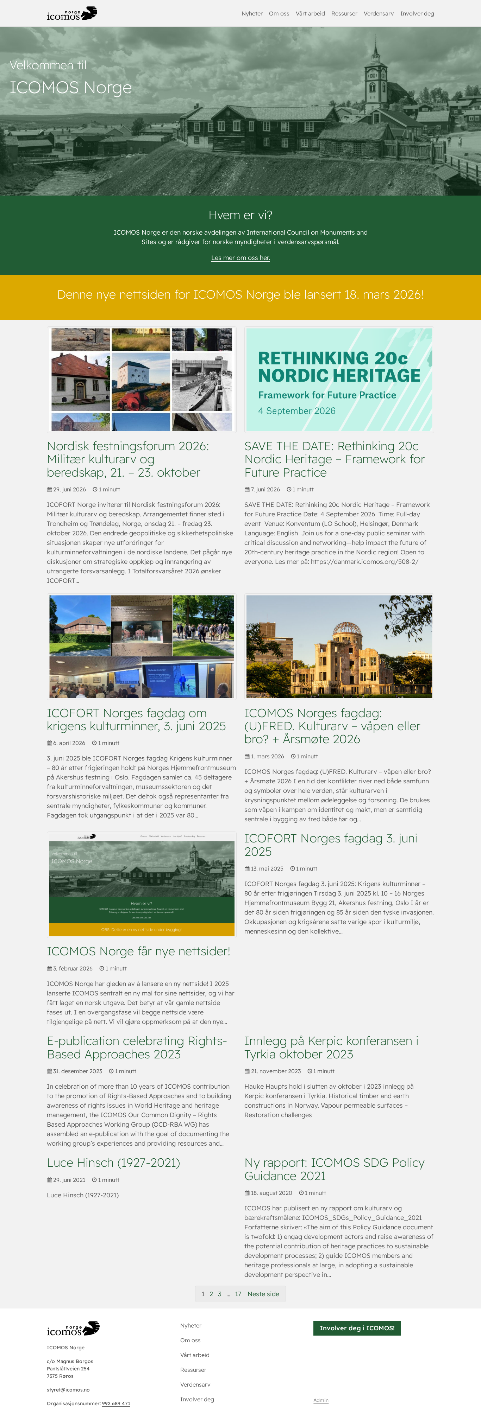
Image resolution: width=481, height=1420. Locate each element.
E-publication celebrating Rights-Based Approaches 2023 (137, 1047)
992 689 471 (116, 1403)
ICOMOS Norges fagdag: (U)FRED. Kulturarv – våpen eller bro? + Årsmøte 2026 (332, 726)
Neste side (263, 1294)
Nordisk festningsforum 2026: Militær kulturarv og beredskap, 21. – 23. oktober (128, 459)
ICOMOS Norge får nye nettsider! (138, 950)
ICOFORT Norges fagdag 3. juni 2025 (331, 845)
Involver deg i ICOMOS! (357, 1328)
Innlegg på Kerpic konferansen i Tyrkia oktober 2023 (331, 1047)
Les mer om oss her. (240, 258)
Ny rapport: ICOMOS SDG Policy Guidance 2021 (334, 1169)
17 (238, 1294)
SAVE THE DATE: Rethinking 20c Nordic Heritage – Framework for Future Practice (334, 459)
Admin (321, 1400)
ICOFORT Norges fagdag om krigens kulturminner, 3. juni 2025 (136, 719)
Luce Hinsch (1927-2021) (113, 1162)
